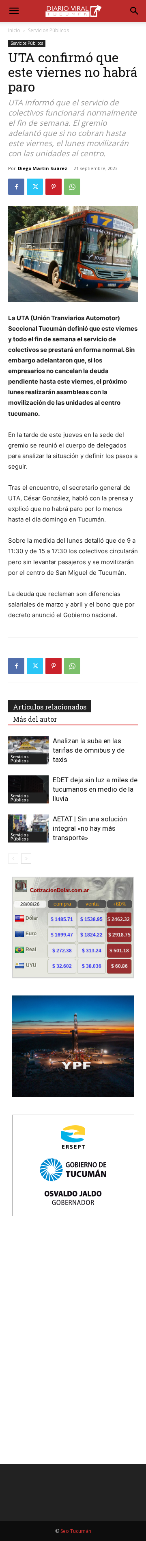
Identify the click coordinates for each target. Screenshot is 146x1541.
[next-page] (26, 858)
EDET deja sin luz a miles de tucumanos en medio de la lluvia (95, 789)
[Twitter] (35, 187)
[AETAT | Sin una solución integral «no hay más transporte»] (28, 828)
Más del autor (35, 719)
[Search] (134, 11)
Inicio (14, 30)
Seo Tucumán (75, 1531)
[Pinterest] (53, 187)
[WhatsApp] (72, 187)
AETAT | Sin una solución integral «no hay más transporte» (90, 828)
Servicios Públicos (48, 30)
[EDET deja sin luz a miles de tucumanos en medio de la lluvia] (28, 789)
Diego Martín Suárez (42, 168)
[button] (14, 11)
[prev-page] (13, 858)
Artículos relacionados (49, 707)
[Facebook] (16, 187)
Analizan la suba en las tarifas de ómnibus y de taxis (89, 750)
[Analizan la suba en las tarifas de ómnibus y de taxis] (28, 750)
